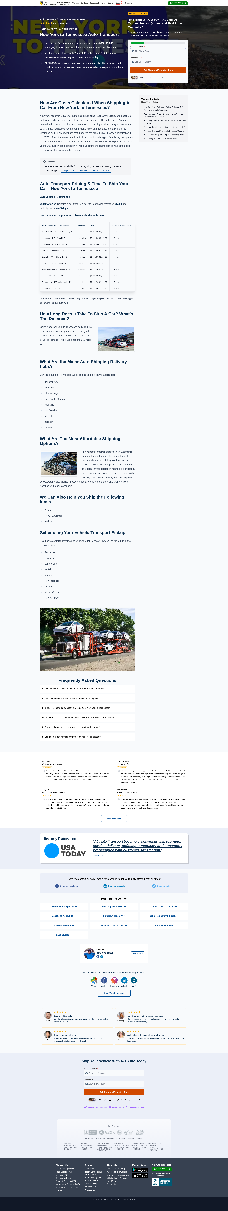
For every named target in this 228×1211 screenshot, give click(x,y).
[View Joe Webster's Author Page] (89, 953)
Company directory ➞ (114, 916)
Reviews (97, 3)
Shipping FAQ (62, 1175)
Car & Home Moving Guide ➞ (164, 916)
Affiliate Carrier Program (117, 1178)
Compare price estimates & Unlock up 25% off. (86, 170)
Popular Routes (51, 19)
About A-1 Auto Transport (117, 1169)
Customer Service (92, 1169)
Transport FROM (137, 47)
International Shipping (65, 1184)
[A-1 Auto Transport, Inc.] (55, 3)
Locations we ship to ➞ (64, 916)
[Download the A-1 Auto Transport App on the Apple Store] (140, 1175)
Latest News (112, 1181)
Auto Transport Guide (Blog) (67, 1187)
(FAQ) (74, 1181)
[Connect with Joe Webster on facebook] (97, 956)
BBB (134, 986)
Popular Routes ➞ (164, 925)
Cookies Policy (90, 1184)
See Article (98, 855)
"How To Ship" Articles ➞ (164, 906)
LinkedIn (124, 986)
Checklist (128, 3)
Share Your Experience (114, 993)
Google (94, 986)
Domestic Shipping (64, 1181)
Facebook (104, 986)
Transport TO (136, 58)
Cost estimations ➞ (64, 925)
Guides (110, 3)
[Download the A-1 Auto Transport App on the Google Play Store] (140, 1170)
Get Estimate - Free (158, 70)
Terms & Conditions (92, 1181)
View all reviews (114, 818)
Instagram (114, 986)
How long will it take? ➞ (114, 906)
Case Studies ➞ (64, 935)
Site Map (59, 1190)
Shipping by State (63, 1178)
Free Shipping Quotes (65, 1169)
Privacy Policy (90, 1187)
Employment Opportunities (118, 1175)
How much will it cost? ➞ (114, 925)
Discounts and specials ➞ (64, 906)
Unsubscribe (89, 1190)
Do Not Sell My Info (92, 1178)
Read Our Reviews (64, 1172)
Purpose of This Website (117, 1172)
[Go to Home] (41, 19)
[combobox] (158, 51)
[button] (178, 3)
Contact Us (111, 1184)
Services (80, 3)
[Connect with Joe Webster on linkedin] (101, 956)
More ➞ (138, 954)
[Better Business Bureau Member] (162, 1182)
